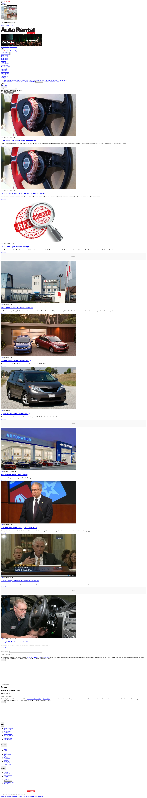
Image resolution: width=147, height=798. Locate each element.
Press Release (56, 81)
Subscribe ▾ (4, 4)
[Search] (15, 88)
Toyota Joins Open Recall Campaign (15, 247)
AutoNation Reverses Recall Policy (14, 475)
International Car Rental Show (53, 80)
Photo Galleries (17, 80)
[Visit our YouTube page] (6, 687)
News (2, 80)
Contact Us (32, 81)
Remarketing (16, 1)
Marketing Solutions (48, 81)
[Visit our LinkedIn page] (4, 687)
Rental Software (4, 74)
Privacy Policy (4, 796)
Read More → (4, 146)
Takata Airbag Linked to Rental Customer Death (20, 581)
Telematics (3, 77)
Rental (11, 1)
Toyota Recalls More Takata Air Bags (15, 414)
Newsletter (3, 81)
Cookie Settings (38, 81)
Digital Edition (9, 25)
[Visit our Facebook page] (1, 687)
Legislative (43, 80)
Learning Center (4, 63)
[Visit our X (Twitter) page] (3, 687)
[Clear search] (16, 88)
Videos (11, 80)
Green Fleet (3, 61)
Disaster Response (5, 52)
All (1, 91)
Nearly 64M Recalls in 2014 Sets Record (16, 642)
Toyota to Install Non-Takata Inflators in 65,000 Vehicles (23, 193)
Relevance (11, 93)
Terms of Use (11, 796)
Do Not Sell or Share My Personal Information (32, 796)
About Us (26, 81)
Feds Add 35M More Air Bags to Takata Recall (19, 528)
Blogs (8, 80)
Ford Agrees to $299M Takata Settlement (17, 308)
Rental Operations (5, 72)
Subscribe (3, 25)
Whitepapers (33, 80)
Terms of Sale (17, 796)
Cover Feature (6, 1)
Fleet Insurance (4, 58)
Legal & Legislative (5, 66)
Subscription (9, 81)
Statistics (28, 80)
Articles (5, 80)
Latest (6, 93)
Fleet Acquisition (5, 55)
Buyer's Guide (63, 80)
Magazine (23, 80)
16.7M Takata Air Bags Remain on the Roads (18, 140)
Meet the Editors (16, 81)
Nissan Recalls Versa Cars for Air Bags (16, 361)
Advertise (22, 81)
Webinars (38, 80)
